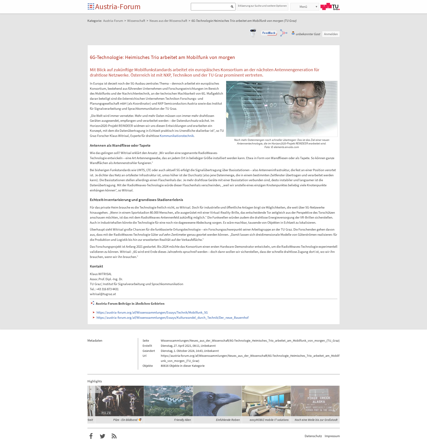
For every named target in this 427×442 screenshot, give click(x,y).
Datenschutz (313, 436)
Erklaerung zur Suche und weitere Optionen (262, 5)
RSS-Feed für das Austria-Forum (114, 436)
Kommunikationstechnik (177, 136)
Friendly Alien (182, 420)
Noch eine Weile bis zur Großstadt (316, 420)
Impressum (332, 436)
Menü (303, 6)
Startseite (91, 7)
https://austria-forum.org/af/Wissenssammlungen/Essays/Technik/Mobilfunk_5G (152, 312)
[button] (269, 32)
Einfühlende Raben (228, 420)
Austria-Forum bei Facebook (91, 436)
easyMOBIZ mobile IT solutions (269, 420)
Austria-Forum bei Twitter (102, 436)
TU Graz (330, 6)
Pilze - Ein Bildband (125, 420)
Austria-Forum (118, 6)
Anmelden (331, 34)
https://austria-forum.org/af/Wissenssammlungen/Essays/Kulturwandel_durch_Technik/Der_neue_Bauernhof (172, 317)
